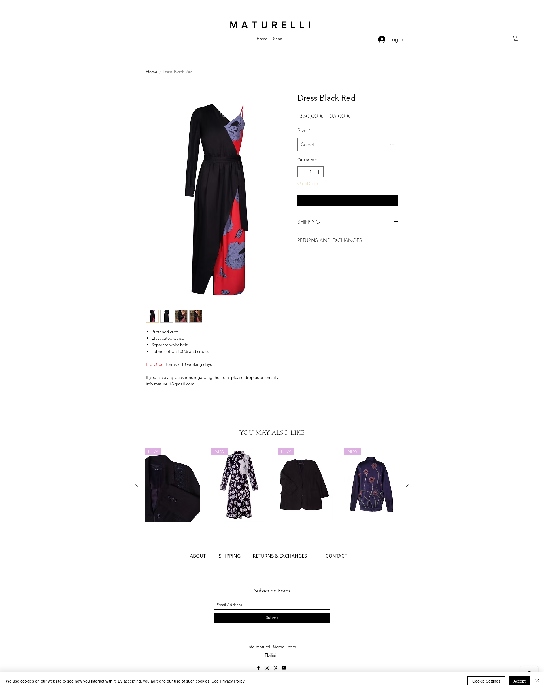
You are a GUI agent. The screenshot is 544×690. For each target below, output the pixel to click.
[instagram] (267, 668)
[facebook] (258, 668)
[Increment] (319, 172)
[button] (516, 38)
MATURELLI (272, 25)
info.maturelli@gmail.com (272, 646)
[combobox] (348, 145)
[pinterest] (275, 668)
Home (151, 72)
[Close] (537, 680)
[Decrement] (302, 172)
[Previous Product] (136, 484)
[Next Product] (407, 484)
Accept (519, 681)
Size (304, 130)
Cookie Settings (486, 681)
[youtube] (284, 668)
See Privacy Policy (228, 681)
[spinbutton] (310, 172)
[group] (272, 485)
